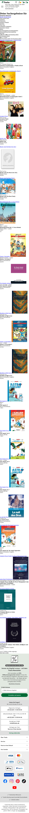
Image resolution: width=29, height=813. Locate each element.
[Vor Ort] (16, 2)
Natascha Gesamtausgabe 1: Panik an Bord (10, 40)
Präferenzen (2, 21)
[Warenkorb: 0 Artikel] (26, 2)
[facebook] (5, 781)
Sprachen (2, 23)
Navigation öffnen (2, 6)
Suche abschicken (9, 8)
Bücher (2, 17)
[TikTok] (24, 781)
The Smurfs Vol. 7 (4, 487)
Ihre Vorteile (4, 749)
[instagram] (11, 781)
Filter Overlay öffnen (4, 18)
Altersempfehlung (4, 32)
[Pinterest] (18, 781)
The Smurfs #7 (4, 401)
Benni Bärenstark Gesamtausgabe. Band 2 (10, 71)
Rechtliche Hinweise (14, 684)
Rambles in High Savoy (6, 313)
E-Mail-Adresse (5, 687)
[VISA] (10, 756)
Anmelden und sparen (14, 695)
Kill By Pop (3, 138)
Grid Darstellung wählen (5, 38)
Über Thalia (4, 737)
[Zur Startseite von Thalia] (9, 2)
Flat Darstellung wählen (16, 38)
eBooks (6, 17)
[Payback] (9, 775)
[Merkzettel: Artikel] (23, 2)
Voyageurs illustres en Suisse (7, 588)
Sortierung (2, 19)
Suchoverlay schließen (14, 6)
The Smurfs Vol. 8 (4, 430)
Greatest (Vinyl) (4, 116)
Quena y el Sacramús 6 (6, 341)
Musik (9, 17)
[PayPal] (19, 768)
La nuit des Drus (4, 517)
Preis (1, 25)
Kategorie (2, 22)
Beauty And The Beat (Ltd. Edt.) (8, 146)
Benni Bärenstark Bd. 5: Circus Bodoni (9, 201)
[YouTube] (14, 788)
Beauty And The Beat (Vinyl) (7, 178)
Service (3, 741)
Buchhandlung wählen (13, 34)
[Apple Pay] (9, 768)
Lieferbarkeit (2, 26)
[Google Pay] (21, 762)
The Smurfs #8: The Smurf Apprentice (9, 525)
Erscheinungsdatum (4, 30)
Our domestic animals (5, 283)
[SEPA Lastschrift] (9, 762)
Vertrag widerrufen (14, 733)
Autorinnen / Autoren (4, 28)
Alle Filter (2, 33)
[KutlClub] (20, 775)
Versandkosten (21, 810)
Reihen (1, 29)
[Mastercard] (18, 756)
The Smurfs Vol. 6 (4, 458)
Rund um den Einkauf (7, 745)
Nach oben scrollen (4, 653)
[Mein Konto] (19, 2)
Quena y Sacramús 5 (5, 256)
